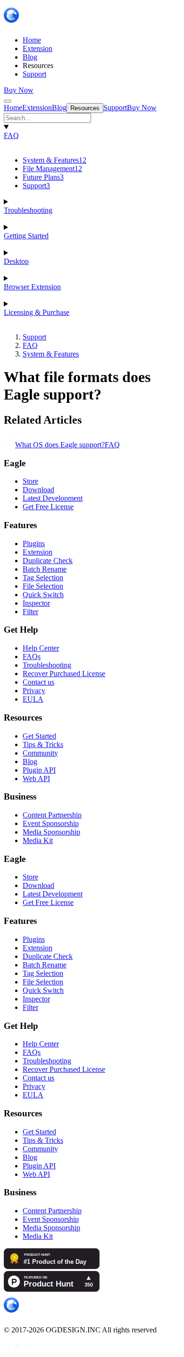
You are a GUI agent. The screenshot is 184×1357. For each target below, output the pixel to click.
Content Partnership (52, 815)
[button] (92, 118)
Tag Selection (43, 578)
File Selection (43, 586)
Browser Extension (32, 287)
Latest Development (53, 498)
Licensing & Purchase (36, 312)
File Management (52, 169)
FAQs (32, 656)
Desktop (16, 261)
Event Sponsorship (51, 823)
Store (30, 481)
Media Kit (38, 840)
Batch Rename (45, 569)
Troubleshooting (28, 210)
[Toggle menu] (7, 101)
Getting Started (26, 236)
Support (36, 186)
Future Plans (43, 177)
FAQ (11, 135)
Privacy (34, 691)
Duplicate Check (48, 561)
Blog (30, 761)
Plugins (34, 543)
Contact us (38, 682)
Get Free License (48, 507)
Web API (36, 778)
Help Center (41, 648)
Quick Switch (43, 595)
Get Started (39, 736)
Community (40, 753)
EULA (33, 699)
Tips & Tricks (43, 744)
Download (38, 490)
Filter (30, 612)
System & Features (54, 160)
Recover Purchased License (64, 674)
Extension (37, 552)
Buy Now (18, 90)
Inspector (36, 603)
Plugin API (39, 770)
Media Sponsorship (51, 832)
